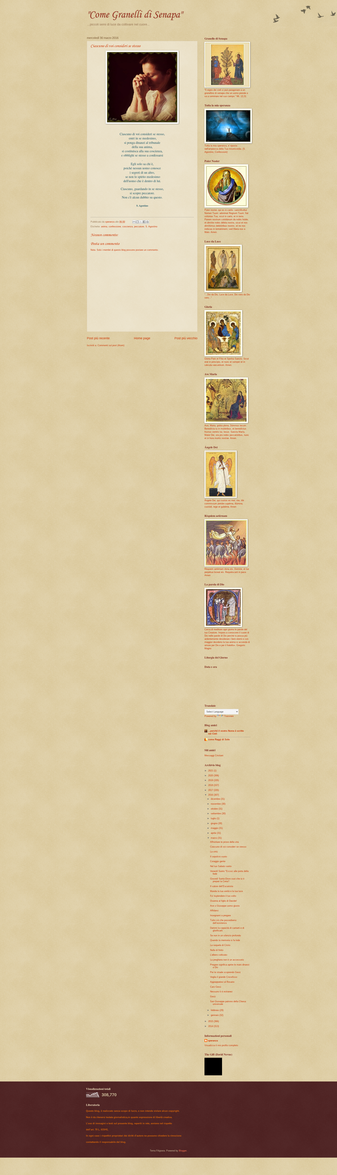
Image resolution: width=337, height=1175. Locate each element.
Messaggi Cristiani (213, 755)
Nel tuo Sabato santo (221, 866)
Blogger (182, 1150)
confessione (115, 226)
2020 (211, 775)
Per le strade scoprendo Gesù (225, 972)
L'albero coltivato (218, 955)
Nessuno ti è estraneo (221, 991)
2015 (211, 1021)
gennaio (215, 1015)
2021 (211, 770)
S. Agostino (151, 226)
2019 (211, 780)
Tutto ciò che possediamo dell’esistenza (223, 921)
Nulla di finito (216, 950)
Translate (229, 716)
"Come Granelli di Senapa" (134, 15)
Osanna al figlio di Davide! (223, 901)
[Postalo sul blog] (137, 222)
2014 (211, 1026)
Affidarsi (214, 910)
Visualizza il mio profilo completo (221, 1045)
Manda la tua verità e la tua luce (226, 891)
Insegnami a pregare (220, 915)
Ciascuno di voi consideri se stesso (228, 846)
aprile (214, 833)
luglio (214, 818)
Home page (142, 338)
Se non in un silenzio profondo (225, 935)
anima (104, 226)
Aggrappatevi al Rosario (222, 982)
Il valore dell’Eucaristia (221, 886)
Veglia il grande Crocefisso (223, 977)
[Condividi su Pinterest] (147, 222)
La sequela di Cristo (220, 945)
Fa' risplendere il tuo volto (223, 896)
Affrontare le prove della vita (224, 842)
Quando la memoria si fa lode (225, 940)
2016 (211, 795)
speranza (213, 1040)
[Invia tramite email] (134, 222)
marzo (214, 838)
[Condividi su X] (141, 222)
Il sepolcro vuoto (218, 856)
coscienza (127, 226)
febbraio (215, 1010)
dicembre (216, 799)
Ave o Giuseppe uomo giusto (225, 905)
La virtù (214, 851)
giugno (214, 823)
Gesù (213, 996)
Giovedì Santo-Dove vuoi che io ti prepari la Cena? (227, 880)
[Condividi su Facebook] (144, 222)
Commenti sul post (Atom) (111, 345)
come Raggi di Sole (219, 739)
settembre (216, 813)
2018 (211, 785)
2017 (211, 790)
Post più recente (98, 338)
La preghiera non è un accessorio (227, 959)
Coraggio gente (217, 861)
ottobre (215, 808)
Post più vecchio (185, 338)
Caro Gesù (215, 986)
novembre (216, 803)
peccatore (139, 226)
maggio (215, 828)
